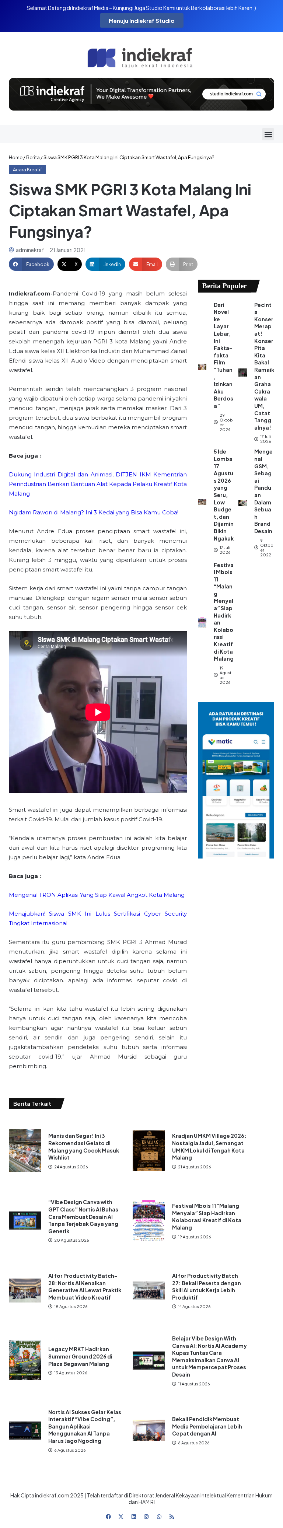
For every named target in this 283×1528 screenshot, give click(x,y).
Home (15, 157)
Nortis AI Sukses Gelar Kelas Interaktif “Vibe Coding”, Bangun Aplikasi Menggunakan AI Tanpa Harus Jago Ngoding (84, 1426)
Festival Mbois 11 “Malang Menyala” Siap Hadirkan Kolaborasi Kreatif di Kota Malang (224, 612)
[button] (268, 134)
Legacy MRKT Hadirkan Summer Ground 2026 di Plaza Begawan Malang (80, 1356)
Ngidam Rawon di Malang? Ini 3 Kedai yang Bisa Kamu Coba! (93, 512)
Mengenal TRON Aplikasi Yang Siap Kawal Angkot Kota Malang (97, 894)
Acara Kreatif (27, 169)
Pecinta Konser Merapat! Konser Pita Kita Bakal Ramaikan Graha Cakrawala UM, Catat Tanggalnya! (264, 366)
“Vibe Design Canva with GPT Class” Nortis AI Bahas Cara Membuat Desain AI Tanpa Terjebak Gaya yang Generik (83, 1216)
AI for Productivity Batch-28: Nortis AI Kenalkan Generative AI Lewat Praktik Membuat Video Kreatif (84, 1286)
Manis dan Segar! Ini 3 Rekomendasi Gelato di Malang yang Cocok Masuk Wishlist (83, 1146)
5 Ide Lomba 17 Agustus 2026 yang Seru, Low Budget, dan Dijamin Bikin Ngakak (224, 494)
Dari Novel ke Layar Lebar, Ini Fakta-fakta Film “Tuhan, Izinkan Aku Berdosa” (223, 355)
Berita (33, 157)
